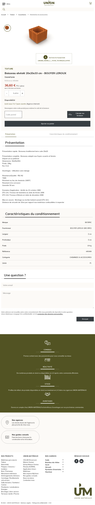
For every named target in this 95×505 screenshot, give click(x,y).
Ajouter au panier (47, 124)
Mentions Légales (26, 503)
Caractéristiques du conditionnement (64, 134)
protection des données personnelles (50, 314)
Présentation (10, 134)
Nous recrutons (28, 478)
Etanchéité (5, 464)
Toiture (3, 462)
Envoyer (85, 319)
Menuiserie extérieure (9, 473)
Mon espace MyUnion (31, 473)
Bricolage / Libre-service (10, 491)
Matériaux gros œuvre (9, 460)
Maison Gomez (28, 462)
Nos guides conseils (30, 476)
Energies (4, 489)
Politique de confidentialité (39, 503)
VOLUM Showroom (30, 460)
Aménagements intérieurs (10, 476)
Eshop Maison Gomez (31, 464)
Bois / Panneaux (7, 471)
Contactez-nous (29, 480)
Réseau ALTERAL (29, 467)
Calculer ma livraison (80, 114)
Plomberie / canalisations (10, 487)
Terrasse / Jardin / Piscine (10, 494)
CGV (50, 503)
